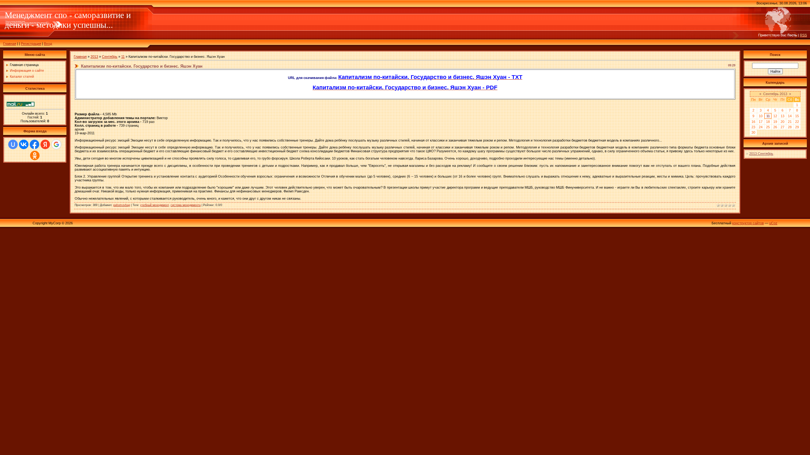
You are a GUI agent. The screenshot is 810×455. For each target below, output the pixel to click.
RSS (803, 35)
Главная (9, 44)
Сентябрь (109, 56)
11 (123, 56)
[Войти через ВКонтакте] (23, 144)
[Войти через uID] (13, 144)
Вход (48, 44)
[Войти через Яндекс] (45, 144)
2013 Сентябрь (761, 153)
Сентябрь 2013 (775, 94)
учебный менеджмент (154, 205)
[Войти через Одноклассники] (35, 155)
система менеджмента (186, 205)
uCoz (773, 223)
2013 (94, 56)
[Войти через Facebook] (34, 144)
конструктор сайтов (748, 223)
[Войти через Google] (56, 144)
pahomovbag (121, 205)
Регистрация (31, 44)
